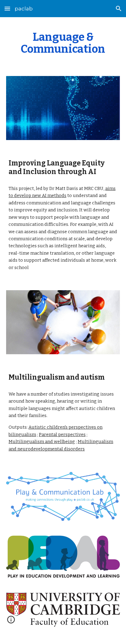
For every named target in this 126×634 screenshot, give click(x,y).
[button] (7, 8)
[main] (63, 43)
